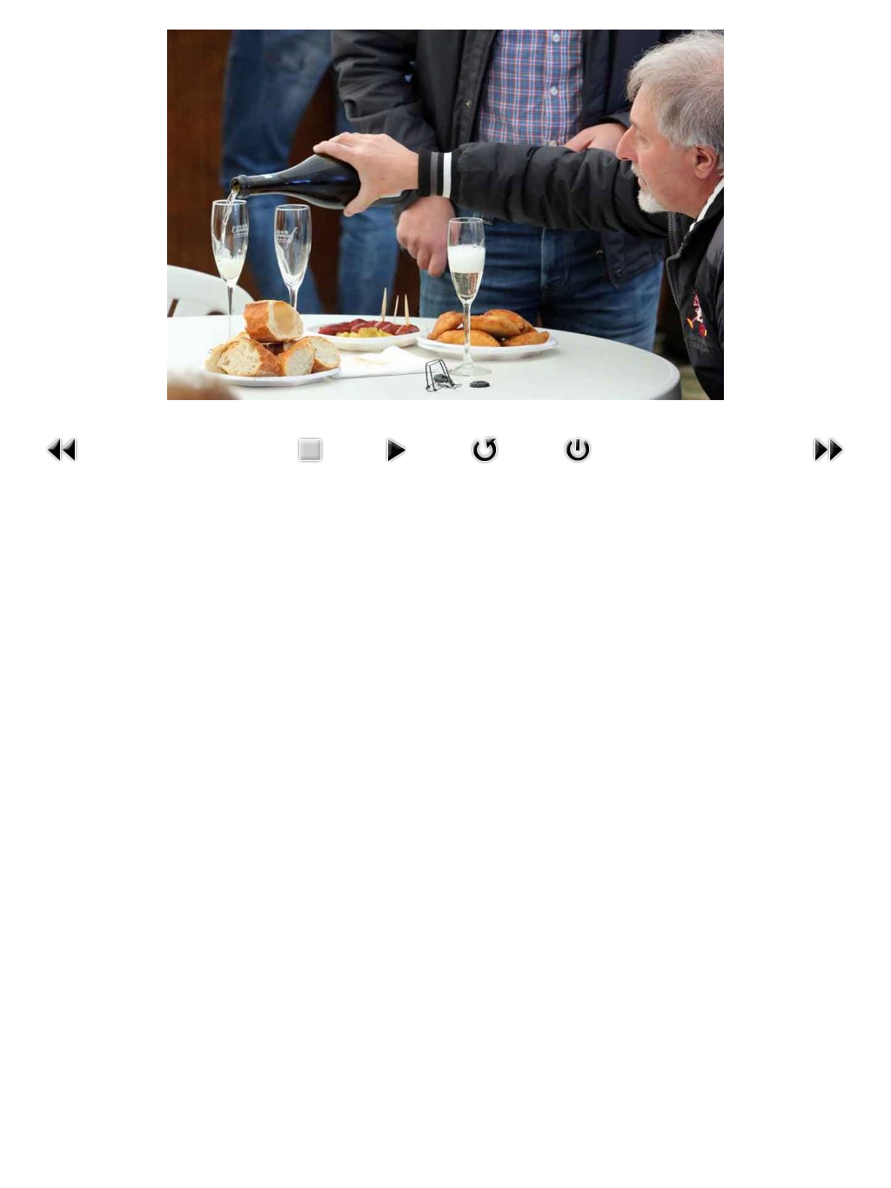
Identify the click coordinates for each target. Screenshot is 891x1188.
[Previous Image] (63, 466)
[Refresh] (484, 466)
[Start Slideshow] (396, 466)
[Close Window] (577, 466)
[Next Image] (828, 466)
